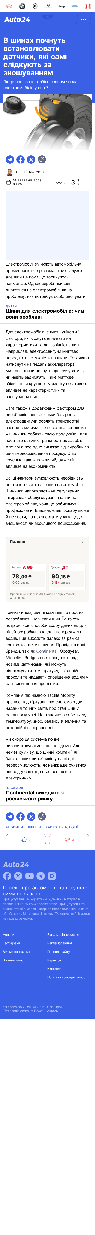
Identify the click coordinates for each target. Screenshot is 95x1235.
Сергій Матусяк (30, 172)
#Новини (14, 827)
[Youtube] (29, 876)
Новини (8, 935)
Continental (47, 651)
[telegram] (10, 159)
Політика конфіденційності (68, 977)
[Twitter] (18, 876)
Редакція (54, 960)
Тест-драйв (11, 943)
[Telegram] (40, 876)
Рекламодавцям (60, 943)
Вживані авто (13, 960)
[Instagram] (52, 876)
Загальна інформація (63, 935)
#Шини (34, 827)
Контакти (54, 969)
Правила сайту (59, 952)
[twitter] (31, 159)
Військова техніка (16, 952)
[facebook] (20, 159)
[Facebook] (7, 876)
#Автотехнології (62, 827)
